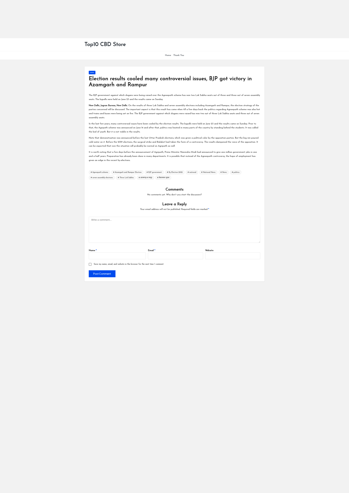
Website (209, 250)
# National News (208, 172)
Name (93, 250)
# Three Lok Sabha (126, 178)
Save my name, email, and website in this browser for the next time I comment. (129, 264)
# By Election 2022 (175, 172)
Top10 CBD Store (105, 44)
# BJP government (154, 172)
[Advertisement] (82, 19)
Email (151, 250)
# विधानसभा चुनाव (163, 178)
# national (192, 172)
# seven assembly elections (102, 178)
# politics (235, 172)
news (92, 72)
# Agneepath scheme (99, 172)
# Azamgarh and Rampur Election (127, 172)
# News (224, 172)
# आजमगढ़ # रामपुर (145, 178)
